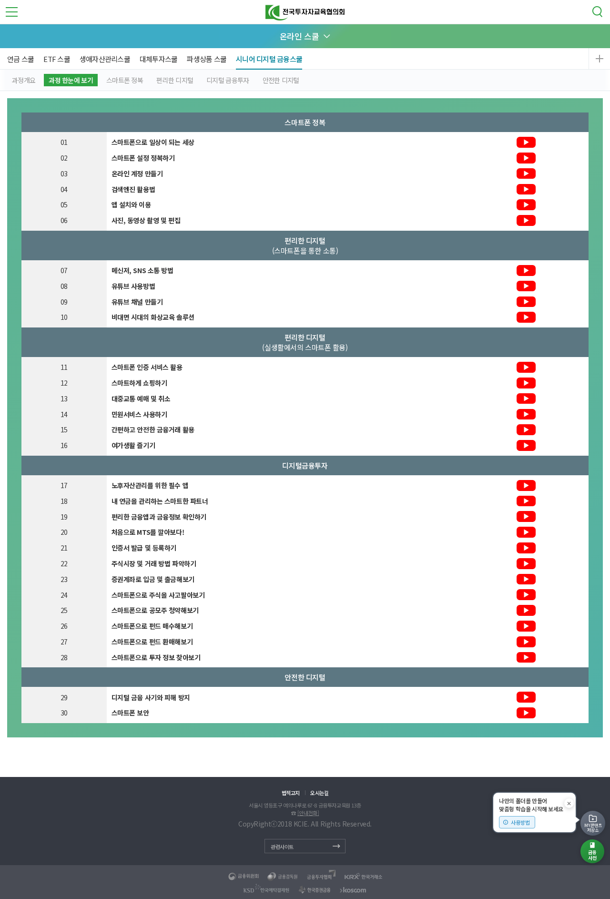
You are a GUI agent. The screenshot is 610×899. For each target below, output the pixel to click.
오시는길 (319, 793)
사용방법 (520, 822)
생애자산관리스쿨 (105, 59)
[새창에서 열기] (243, 876)
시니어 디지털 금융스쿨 (269, 59)
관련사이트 (282, 846)
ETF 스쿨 (56, 59)
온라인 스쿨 (299, 36)
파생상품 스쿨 (206, 59)
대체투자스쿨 (159, 59)
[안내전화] (308, 813)
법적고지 (291, 793)
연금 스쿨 (20, 59)
